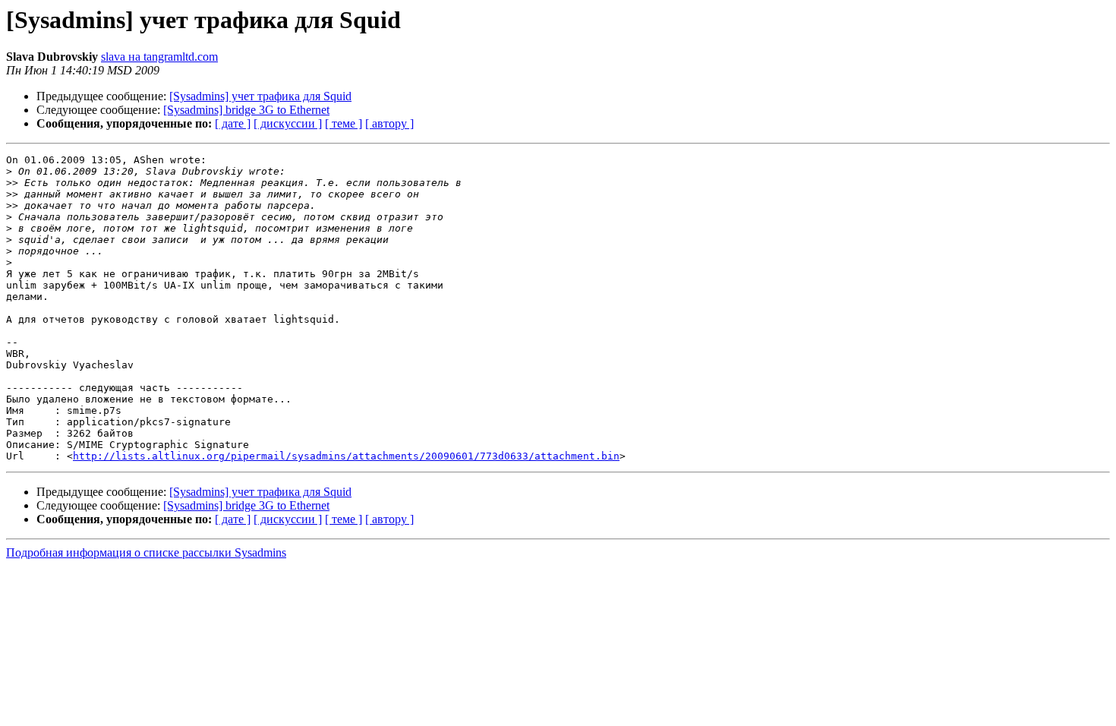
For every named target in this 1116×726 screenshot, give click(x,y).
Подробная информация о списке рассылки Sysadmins (146, 552)
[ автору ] (389, 123)
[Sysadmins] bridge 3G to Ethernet (246, 109)
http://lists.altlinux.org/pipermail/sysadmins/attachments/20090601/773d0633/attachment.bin (346, 456)
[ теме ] (343, 123)
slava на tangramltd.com (159, 56)
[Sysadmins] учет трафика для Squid (260, 96)
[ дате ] (233, 123)
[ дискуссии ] (288, 123)
